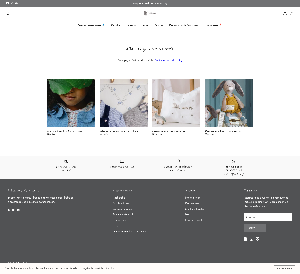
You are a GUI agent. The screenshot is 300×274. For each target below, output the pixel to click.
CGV (115, 225)
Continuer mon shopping (169, 60)
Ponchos (159, 25)
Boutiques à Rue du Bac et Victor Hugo (150, 3)
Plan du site (119, 220)
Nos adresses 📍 (213, 25)
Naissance (131, 25)
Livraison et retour (123, 209)
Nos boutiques (121, 203)
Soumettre (255, 228)
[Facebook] (7, 3)
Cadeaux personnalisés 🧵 (91, 25)
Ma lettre (115, 25)
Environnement (193, 220)
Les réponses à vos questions (129, 231)
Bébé (145, 25)
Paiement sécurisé (123, 214)
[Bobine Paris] (150, 13)
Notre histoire (193, 197)
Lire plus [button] (109, 268)
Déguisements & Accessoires (183, 25)
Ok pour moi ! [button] (284, 268)
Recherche (119, 197)
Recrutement (192, 203)
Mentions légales (194, 209)
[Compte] (284, 13)
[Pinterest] (16, 3)
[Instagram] (12, 3)
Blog (187, 214)
